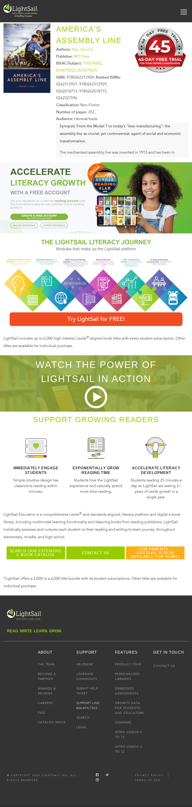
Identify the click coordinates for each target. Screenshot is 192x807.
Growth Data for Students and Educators (129, 708)
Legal (81, 727)
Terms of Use (147, 780)
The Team (46, 664)
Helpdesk (84, 664)
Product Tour (128, 664)
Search (82, 718)
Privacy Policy (149, 775)
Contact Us (164, 666)
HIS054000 (92, 63)
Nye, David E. (83, 49)
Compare (123, 722)
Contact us (95, 553)
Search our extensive (36, 553)
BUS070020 (66, 70)
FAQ (41, 713)
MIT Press (82, 56)
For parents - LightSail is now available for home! (155, 553)
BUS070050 (87, 70)
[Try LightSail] (160, 74)
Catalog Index (52, 722)
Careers (45, 703)
